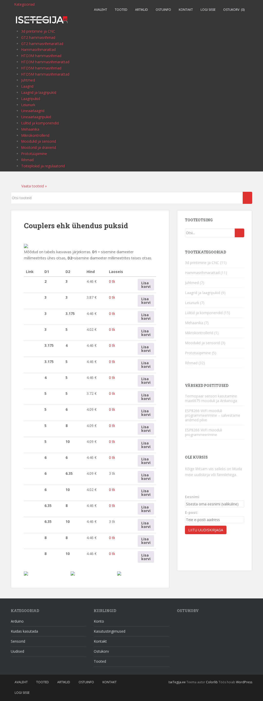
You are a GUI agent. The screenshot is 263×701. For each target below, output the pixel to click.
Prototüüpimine (34, 153)
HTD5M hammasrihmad (41, 68)
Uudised (17, 651)
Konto (99, 621)
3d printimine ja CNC (38, 31)
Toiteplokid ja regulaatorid (43, 165)
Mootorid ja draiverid (38, 147)
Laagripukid (30, 98)
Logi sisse (208, 9)
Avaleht (100, 9)
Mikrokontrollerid (35, 135)
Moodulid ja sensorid (38, 141)
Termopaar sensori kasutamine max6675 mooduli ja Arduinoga (211, 398)
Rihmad (27, 159)
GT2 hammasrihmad (38, 37)
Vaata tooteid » (33, 186)
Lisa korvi (146, 284)
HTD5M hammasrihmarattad (45, 74)
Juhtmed (28, 80)
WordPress (244, 682)
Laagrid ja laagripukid (38, 92)
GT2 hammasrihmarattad (42, 43)
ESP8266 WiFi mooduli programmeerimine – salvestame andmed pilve (212, 415)
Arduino (17, 621)
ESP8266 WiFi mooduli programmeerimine (203, 432)
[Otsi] (239, 233)
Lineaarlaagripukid (36, 116)
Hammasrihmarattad (38, 49)
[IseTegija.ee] (41, 18)
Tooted (121, 9)
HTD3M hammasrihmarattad (45, 61)
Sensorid (18, 641)
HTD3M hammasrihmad (41, 55)
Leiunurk (28, 104)
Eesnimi (192, 496)
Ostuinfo (163, 9)
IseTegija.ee (177, 682)
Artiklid (141, 9)
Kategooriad (24, 4)
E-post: (191, 512)
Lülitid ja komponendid (40, 123)
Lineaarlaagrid (32, 110)
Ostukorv (234, 9)
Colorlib (212, 682)
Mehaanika (30, 129)
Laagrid (27, 86)
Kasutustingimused (109, 631)
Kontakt (186, 9)
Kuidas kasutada (24, 631)
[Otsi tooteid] (247, 198)
